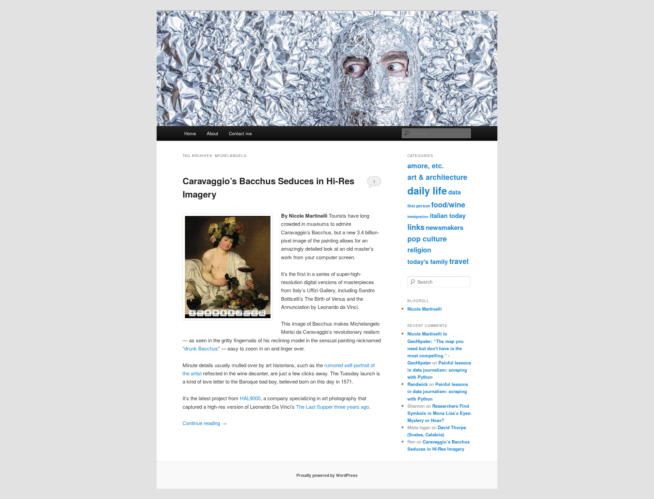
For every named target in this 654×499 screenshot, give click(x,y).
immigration (418, 216)
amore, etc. (425, 165)
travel (459, 261)
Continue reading (205, 422)
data (454, 192)
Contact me (240, 133)
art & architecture (437, 177)
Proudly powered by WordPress (327, 475)
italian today (448, 215)
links (415, 226)
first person (418, 206)
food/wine (448, 204)
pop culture (427, 239)
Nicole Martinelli (424, 309)
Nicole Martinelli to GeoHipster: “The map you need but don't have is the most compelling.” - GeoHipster (435, 348)
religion (419, 249)
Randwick (417, 384)
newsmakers (444, 227)
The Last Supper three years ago (332, 406)
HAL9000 (250, 398)
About (212, 133)
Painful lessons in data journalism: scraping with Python (439, 369)
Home (190, 133)
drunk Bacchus (201, 348)
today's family (427, 261)
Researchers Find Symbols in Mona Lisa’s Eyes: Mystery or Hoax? (439, 413)
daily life (427, 190)
